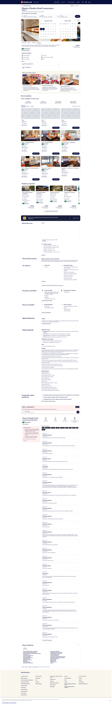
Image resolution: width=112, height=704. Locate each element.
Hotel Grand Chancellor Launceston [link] (30, 651)
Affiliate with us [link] (52, 679)
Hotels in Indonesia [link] (24, 691)
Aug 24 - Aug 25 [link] (43, 102)
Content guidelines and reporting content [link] (70, 684)
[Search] (78, 412)
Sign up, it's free (76, 218)
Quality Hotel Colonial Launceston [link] (30, 652)
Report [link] (26, 440)
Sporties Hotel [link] (53, 659)
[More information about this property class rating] (26, 10)
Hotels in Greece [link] (24, 694)
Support (78, 2)
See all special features (46, 323)
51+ (77, 39)
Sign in (89, 2)
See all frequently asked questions (48, 401)
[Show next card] (79, 197)
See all (23, 61)
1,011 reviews (24, 424)
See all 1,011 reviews (25, 50)
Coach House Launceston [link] (28, 655)
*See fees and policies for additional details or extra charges (52, 285)
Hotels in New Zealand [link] (25, 681)
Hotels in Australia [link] (24, 678)
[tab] (25, 648)
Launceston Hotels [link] (35, 666)
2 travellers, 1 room (64, 16)
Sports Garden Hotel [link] (54, 655)
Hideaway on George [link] (27, 659)
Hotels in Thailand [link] (24, 689)
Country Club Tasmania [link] (55, 651)
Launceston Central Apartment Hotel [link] (57, 656)
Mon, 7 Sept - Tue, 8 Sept (47, 16)
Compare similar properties (51, 211)
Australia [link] (26, 666)
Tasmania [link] (30, 666)
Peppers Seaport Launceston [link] (56, 653)
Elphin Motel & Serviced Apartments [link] (57, 657)
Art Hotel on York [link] (26, 654)
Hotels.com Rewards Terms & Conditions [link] (69, 687)
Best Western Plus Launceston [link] (56, 652)
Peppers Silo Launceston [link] (28, 662)
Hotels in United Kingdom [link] (25, 683)
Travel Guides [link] (81, 681)
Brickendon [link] (25, 660)
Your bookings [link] (37, 678)
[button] (43, 26)
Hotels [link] (23, 666)
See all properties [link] (27, 5)
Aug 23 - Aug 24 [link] (28, 102)
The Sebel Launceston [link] (54, 654)
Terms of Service (13, 702)
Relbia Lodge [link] (53, 660)
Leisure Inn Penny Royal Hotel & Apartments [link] (32, 653)
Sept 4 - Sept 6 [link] (73, 102)
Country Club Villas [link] (27, 656)
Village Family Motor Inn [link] (28, 657)
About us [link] (80, 678)
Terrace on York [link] (53, 661)
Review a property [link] (38, 683)
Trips (83, 2)
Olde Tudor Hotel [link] (26, 658)
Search (77, 16)
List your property (71, 2)
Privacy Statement (5, 702)
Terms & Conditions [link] (67, 678)
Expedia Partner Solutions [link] (54, 682)
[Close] (110, 700)
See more (43, 255)
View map (44, 240)
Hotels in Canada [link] (24, 685)
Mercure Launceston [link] (54, 658)
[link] (77, 6)
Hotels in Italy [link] (23, 687)
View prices (35, 127)
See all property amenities (47, 300)
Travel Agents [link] (52, 686)
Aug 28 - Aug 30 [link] (58, 102)
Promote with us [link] (53, 684)
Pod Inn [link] (51, 662)
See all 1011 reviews (47, 640)
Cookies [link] (65, 681)
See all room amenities (46, 312)
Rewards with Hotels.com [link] (83, 683)
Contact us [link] (37, 681)
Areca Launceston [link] (26, 661)
